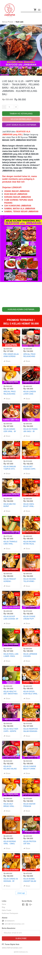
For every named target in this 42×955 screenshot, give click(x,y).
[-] (23, 904)
